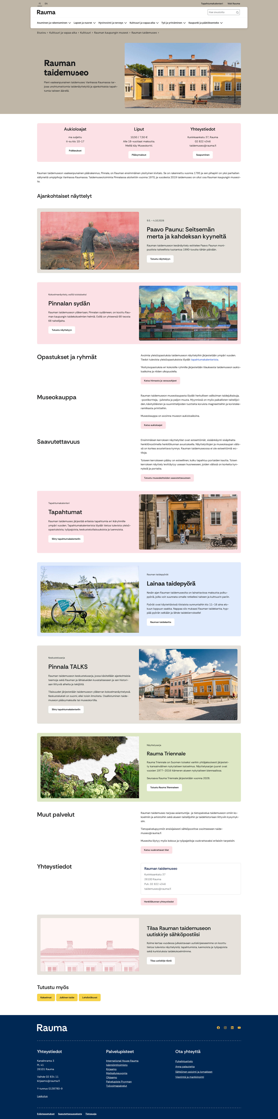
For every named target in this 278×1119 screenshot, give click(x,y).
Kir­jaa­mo (111, 1069)
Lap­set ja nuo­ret (83, 22)
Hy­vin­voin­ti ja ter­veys (110, 22)
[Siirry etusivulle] (46, 12)
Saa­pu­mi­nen (203, 154)
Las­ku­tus (42, 1096)
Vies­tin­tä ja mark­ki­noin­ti (189, 1077)
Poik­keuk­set (75, 150)
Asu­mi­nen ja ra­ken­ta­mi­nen (52, 22)
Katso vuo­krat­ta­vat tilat (156, 849)
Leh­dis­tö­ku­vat (89, 997)
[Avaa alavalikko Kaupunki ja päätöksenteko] (221, 23)
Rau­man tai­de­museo (160, 869)
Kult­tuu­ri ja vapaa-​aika (142, 22)
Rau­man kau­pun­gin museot (111, 32)
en (46, 3)
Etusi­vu (41, 32)
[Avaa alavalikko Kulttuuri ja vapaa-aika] (157, 23)
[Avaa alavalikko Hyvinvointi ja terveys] (125, 23)
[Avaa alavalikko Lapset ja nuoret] (94, 23)
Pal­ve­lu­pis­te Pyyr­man (119, 1081)
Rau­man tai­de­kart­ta (160, 622)
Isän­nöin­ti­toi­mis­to (117, 1065)
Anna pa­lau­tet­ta (185, 1066)
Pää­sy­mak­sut (139, 154)
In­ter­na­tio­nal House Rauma (122, 1061)
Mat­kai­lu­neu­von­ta (116, 1073)
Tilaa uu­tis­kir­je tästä (161, 960)
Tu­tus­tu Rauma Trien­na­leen (164, 787)
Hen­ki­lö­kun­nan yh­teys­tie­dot (159, 901)
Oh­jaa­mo (111, 1077)
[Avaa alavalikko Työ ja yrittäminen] (184, 23)
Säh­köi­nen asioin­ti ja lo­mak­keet (193, 1072)
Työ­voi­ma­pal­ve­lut (116, 1086)
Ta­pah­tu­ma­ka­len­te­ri (212, 3)
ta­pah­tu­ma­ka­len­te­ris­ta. (205, 359)
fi (40, 3)
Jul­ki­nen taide (67, 997)
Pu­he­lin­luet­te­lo (184, 1061)
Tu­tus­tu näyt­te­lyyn (160, 258)
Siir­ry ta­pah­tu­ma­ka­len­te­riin (66, 538)
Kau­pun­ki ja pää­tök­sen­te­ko (204, 22)
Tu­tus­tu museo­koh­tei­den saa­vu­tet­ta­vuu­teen (167, 477)
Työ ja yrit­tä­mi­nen (171, 22)
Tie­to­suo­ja (90, 1113)
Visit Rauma (234, 3)
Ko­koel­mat (46, 997)
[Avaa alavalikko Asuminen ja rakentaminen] (69, 23)
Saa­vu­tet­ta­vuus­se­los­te (70, 1113)
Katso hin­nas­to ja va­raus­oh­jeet (160, 380)
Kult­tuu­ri (85, 32)
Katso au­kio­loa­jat (153, 425)
